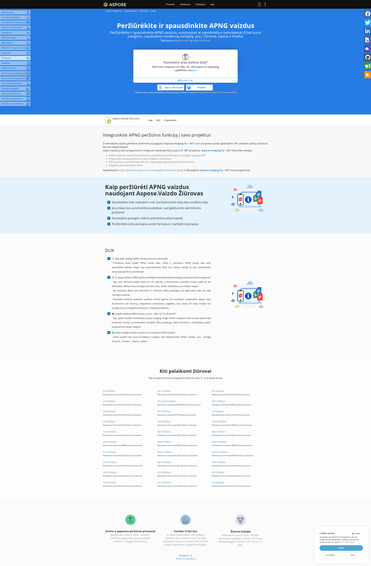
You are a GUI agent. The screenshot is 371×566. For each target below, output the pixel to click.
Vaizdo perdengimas (12, 103)
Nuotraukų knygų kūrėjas (15, 78)
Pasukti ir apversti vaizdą (15, 47)
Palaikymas (185, 4)
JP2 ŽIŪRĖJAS (218, 391)
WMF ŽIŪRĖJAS (110, 441)
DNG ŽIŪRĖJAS (219, 462)
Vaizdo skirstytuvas (12, 98)
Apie (212, 4)
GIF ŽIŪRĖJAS (109, 421)
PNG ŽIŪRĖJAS (164, 421)
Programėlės (170, 120)
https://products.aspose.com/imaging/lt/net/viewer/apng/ (150, 170)
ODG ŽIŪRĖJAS (110, 472)
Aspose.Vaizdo (241, 535)
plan (194, 70)
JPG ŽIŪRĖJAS (109, 391)
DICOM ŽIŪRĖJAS (220, 452)
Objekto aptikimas (11, 27)
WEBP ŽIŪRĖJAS (219, 441)
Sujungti (6, 52)
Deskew (5, 63)
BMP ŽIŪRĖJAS (218, 401)
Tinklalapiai (200, 4)
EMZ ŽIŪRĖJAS (218, 431)
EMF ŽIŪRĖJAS (164, 431)
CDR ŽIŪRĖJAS (109, 482)
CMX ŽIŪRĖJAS (164, 482)
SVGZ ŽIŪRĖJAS (164, 452)
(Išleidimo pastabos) (185, 558)
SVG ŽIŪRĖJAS (109, 452)
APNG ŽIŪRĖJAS (219, 421)
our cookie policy (347, 542)
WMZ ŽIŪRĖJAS (164, 441)
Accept (341, 548)
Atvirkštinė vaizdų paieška (15, 22)
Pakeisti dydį (8, 37)
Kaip (150, 120)
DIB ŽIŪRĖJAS (109, 411)
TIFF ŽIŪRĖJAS (163, 411)
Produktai (170, 4)
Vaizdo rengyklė (10, 88)
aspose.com (181, 41)
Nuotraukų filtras (11, 93)
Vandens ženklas (10, 17)
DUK (158, 120)
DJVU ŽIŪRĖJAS (164, 462)
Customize (330, 555)
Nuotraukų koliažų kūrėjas (15, 73)
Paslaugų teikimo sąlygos (206, 92)
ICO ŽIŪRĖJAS (218, 482)
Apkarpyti (6, 42)
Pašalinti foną (9, 68)
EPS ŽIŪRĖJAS (218, 472)
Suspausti (6, 32)
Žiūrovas (6, 57)
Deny (352, 555)
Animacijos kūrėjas (11, 83)
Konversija (7, 12)
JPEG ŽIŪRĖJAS (164, 391)
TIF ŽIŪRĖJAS (218, 411)
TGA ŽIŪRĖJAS (109, 431)
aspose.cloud (201, 41)
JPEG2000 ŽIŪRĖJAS (166, 401)
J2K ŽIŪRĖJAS (109, 401)
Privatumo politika (228, 92)
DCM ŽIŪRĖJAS (110, 462)
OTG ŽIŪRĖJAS (164, 472)
